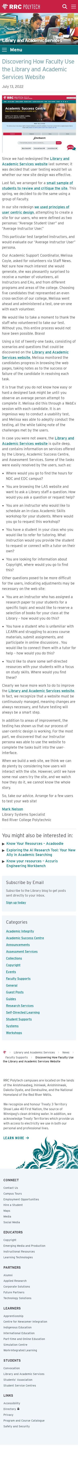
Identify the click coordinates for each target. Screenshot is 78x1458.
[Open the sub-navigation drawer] (4, 50)
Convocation (11, 1368)
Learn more (13, 1137)
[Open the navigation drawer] (73, 7)
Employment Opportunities (21, 1199)
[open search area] (64, 6)
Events (11, 972)
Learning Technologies (18, 1257)
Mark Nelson (12, 809)
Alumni (8, 1275)
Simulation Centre (15, 1344)
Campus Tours (12, 1193)
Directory (9, 1409)
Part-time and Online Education (24, 1339)
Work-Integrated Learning (20, 1350)
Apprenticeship (13, 1316)
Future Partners (13, 1292)
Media (7, 1216)
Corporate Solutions (16, 1286)
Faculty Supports (18, 979)
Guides (11, 999)
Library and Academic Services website (41, 691)
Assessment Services (22, 951)
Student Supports (19, 1019)
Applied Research (15, 1280)
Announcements (18, 945)
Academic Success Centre (25, 938)
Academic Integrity (20, 931)
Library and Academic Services (23, 1374)
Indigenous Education (17, 1327)
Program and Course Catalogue (24, 1420)
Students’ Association (17, 1379)
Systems (12, 1026)
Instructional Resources (19, 1251)
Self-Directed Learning (23, 1012)
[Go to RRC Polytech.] (4, 1052)
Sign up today (16, 903)
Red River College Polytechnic (21, 7)
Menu (16, 49)
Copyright (13, 965)
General (11, 985)
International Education (19, 1333)
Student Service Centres (19, 1385)
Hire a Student (13, 1205)
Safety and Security (16, 1426)
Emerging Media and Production (24, 1245)
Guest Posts (15, 992)
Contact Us (10, 1187)
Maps (6, 1210)
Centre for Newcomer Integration (25, 1321)
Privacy (8, 1414)
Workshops (14, 1033)
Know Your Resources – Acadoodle (34, 843)
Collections (14, 958)
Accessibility (11, 1403)
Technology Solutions (17, 1298)
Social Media (11, 1222)
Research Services (20, 1006)
